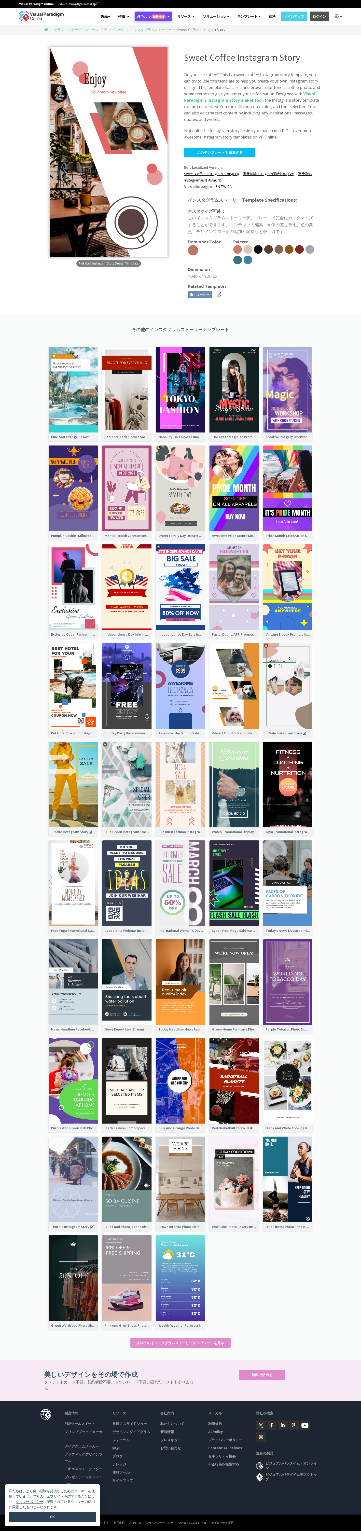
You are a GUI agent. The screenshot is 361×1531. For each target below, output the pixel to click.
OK (52, 1517)
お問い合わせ (170, 1448)
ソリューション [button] (214, 16)
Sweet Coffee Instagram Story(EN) (211, 173)
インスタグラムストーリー (151, 29)
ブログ (117, 1456)
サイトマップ (122, 1480)
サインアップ (294, 16)
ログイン (319, 16)
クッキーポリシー (29, 1501)
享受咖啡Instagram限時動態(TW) (268, 173)
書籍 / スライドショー (129, 1423)
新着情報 (167, 1431)
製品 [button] (104, 16)
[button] (123, 16)
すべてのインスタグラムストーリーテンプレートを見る (180, 1342)
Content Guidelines (225, 1448)
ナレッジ (119, 1464)
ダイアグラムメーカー (82, 1446)
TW (223, 186)
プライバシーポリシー (225, 1439)
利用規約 (215, 1423)
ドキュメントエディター (83, 1468)
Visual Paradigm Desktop (78, 4)
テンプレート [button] (247, 16)
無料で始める (262, 1374)
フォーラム (121, 1439)
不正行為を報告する (223, 1464)
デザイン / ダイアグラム (131, 1431)
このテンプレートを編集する (220, 152)
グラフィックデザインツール (76, 29)
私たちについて (172, 1423)
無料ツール (121, 1472)
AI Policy (215, 1431)
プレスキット (170, 1439)
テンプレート (114, 29)
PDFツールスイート (80, 1423)
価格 (272, 16)
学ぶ (115, 1448)
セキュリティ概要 (222, 1456)
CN (229, 186)
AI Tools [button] (150, 16)
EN (217, 186)
